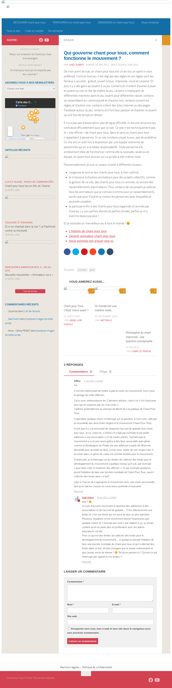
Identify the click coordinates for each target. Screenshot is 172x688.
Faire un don (13, 30)
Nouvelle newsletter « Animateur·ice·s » (29, 274)
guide (92, 270)
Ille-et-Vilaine (13, 182)
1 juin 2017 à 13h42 (93, 381)
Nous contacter (150, 22)
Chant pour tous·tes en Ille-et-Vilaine (27, 186)
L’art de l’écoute (32, 311)
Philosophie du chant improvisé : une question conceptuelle (139, 337)
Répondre (78, 491)
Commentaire (75, 581)
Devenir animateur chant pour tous (92, 236)
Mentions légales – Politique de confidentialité (86, 667)
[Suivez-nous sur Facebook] (41, 40)
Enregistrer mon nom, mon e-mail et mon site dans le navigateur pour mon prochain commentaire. (109, 630)
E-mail (116, 604)
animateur (82, 270)
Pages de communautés (38, 182)
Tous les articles (30, 291)
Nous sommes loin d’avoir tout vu (91, 241)
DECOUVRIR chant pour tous (29, 22)
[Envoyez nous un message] (52, 40)
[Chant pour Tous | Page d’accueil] (25, 14)
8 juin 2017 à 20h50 (106, 497)
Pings (105, 371)
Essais (69, 40)
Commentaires (80, 371)
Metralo (106, 320)
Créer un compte (34, 30)
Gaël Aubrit (76, 64)
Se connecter (55, 30)
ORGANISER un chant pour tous (116, 22)
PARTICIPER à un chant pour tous (72, 22)
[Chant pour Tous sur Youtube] (46, 40)
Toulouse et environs (19, 222)
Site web (72, 616)
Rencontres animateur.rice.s (23, 267)
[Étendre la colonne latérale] (166, 40)
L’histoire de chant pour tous (88, 231)
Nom (70, 604)
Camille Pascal (141, 351)
